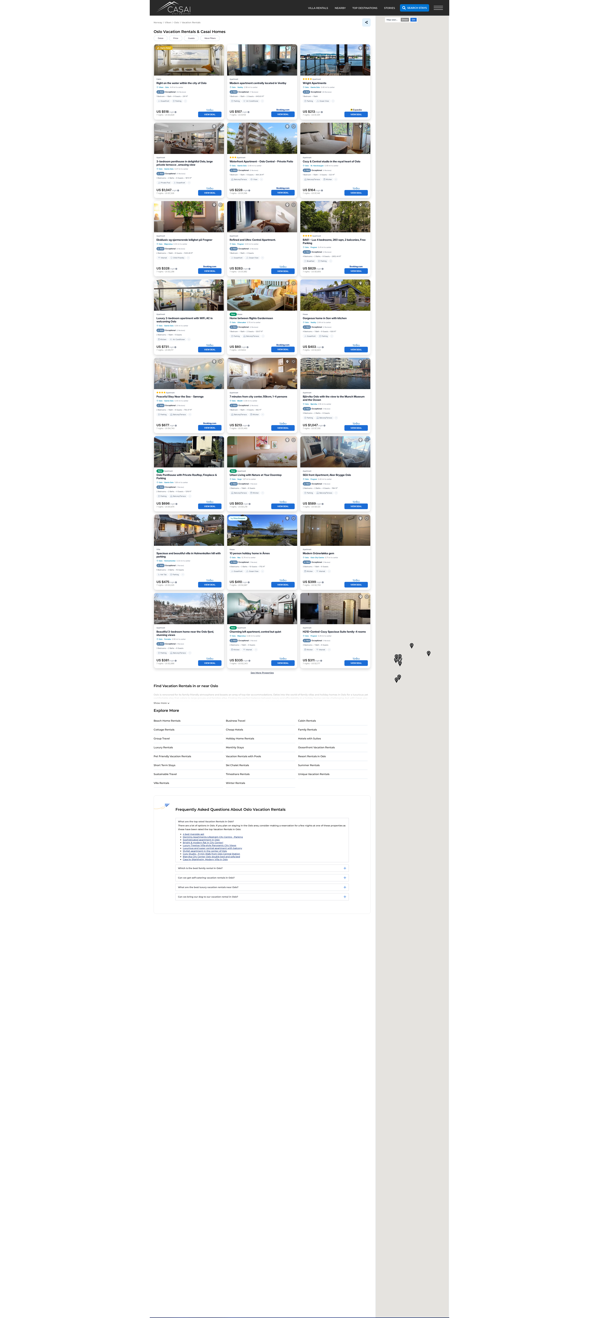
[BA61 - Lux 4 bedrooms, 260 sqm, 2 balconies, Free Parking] (335, 216)
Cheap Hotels (234, 729)
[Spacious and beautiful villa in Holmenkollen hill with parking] (189, 530)
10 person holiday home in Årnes (250, 553)
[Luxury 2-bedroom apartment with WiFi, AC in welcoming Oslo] (189, 295)
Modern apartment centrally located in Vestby (258, 83)
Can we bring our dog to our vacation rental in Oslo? (208, 896)
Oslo (167, 87)
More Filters (210, 38)
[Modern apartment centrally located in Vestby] (262, 60)
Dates (160, 38)
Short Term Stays (164, 765)
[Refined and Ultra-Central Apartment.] (262, 216)
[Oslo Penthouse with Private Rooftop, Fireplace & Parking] (189, 451)
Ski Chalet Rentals (237, 765)
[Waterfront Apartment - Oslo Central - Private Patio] (262, 138)
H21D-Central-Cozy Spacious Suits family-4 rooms (334, 631)
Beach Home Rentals (167, 720)
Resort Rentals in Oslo (312, 756)
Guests (191, 38)
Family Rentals (307, 729)
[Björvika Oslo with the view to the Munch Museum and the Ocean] (335, 373)
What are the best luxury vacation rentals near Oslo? (208, 887)
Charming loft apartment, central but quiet (255, 631)
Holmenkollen (170, 561)
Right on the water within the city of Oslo (181, 83)
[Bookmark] (220, 48)
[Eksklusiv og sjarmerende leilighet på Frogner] (189, 216)
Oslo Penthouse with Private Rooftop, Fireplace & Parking (186, 476)
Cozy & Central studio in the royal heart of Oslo (331, 161)
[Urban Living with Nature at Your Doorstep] (262, 451)
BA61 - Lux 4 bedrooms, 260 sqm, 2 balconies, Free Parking (334, 241)
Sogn (239, 479)
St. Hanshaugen (317, 166)
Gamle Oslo (315, 87)
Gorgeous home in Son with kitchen (325, 318)
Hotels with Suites (309, 738)
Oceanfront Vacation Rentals (316, 747)
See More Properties (262, 672)
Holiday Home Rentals (240, 738)
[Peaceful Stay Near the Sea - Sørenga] (189, 373)
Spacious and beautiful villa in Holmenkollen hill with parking (188, 555)
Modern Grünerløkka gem (318, 553)
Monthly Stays (235, 747)
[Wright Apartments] (335, 60)
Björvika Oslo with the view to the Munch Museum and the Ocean (334, 398)
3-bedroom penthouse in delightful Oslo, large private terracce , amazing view (184, 163)
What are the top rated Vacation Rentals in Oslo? (206, 821)
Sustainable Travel (165, 774)
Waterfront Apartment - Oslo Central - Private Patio (261, 161)
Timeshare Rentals (238, 774)
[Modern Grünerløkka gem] (335, 530)
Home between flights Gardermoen (251, 318)
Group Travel (162, 738)
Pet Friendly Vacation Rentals (172, 756)
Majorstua (168, 244)
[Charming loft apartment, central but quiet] (262, 608)
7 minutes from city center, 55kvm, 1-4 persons (258, 396)
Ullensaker (241, 322)
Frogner (240, 244)
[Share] (366, 22)
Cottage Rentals (164, 729)
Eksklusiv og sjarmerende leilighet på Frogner (184, 239)
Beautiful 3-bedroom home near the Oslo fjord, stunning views (185, 633)
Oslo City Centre (317, 557)
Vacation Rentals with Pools (243, 756)
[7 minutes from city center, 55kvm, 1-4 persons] (262, 373)
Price (175, 38)
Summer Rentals (309, 765)
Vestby (240, 87)
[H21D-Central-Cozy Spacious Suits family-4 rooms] (335, 608)
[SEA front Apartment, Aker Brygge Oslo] (335, 451)
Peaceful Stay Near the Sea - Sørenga (180, 396)
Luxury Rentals (163, 747)
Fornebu (167, 639)
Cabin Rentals (307, 720)
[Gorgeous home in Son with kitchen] (335, 295)
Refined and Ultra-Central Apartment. (253, 239)
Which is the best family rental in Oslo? (200, 868)
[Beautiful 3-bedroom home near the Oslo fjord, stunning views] (189, 608)
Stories (389, 8)
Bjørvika (314, 404)
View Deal (209, 114)
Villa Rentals (161, 783)
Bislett (240, 401)
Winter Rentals (235, 783)
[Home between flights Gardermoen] (262, 295)
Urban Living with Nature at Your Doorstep (256, 474)
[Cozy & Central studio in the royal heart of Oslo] (335, 138)
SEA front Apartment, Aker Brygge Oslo (327, 474)
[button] (400, 657)
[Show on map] (214, 48)
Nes (239, 557)
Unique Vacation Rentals (313, 774)
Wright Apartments (314, 83)
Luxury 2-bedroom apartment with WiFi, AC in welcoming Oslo (184, 320)
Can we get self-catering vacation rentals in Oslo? (206, 877)
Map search (393, 19)
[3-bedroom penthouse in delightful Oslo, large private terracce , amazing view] (189, 138)
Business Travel (235, 720)
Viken (161, 87)
